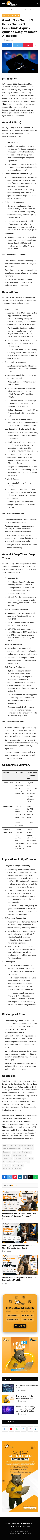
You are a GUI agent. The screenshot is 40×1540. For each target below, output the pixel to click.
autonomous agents (26, 1145)
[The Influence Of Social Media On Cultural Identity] (8, 1399)
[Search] (37, 3)
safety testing (18, 1165)
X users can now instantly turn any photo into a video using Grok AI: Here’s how (25, 1409)
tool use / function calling (12, 1168)
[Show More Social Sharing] (36, 45)
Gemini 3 (6, 1155)
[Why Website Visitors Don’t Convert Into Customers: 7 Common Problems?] (20, 1201)
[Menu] (3, 3)
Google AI (18, 1158)
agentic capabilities (10, 1145)
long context (28, 1158)
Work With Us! (20, 1326)
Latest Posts (26, 1523)
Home (8, 1523)
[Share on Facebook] (7, 45)
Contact (26, 1526)
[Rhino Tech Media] (12, 3)
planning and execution (21, 1162)
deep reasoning (28, 1149)
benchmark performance (11, 1149)
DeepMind (6, 1152)
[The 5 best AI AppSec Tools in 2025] (8, 1388)
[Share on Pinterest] (28, 45)
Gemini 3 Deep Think (19, 1155)
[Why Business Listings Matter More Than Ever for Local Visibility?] (20, 1265)
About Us (15, 1523)
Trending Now (15, 1526)
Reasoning (6, 1165)
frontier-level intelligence (22, 1152)
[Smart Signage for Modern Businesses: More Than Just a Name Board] (20, 1233)
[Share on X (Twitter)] (18, 45)
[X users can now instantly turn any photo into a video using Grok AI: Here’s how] (8, 1410)
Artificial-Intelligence (11, 15)
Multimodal (7, 1162)
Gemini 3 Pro (7, 1158)
